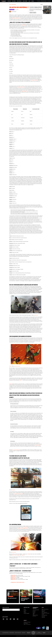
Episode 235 (13, 579)
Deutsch (31, 12)
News (10, 4)
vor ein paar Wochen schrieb (18, 493)
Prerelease (25, 527)
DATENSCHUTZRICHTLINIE (18, 632)
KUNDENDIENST (24, 632)
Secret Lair (43, 616)
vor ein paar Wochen (34, 80)
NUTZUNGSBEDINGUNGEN (5, 632)
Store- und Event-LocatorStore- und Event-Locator (45, 613)
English (35, 12)
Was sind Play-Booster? (12, 599)
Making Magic (14, 4)
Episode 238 (13, 576)
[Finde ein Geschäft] (19, 610)
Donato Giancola (17, 366)
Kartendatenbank (44, 615)
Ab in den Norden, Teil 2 (39, 599)
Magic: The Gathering (45, 609)
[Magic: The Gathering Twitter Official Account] (7, 619)
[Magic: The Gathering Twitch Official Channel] (11, 619)
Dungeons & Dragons (27, 622)
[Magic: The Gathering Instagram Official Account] (18, 619)
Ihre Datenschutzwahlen (39, 632)
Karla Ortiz (36, 315)
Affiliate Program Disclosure (35, 615)
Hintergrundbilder (26, 613)
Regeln (25, 611)
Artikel (25, 609)
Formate (25, 610)
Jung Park (13, 489)
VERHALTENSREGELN (11, 632)
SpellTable (43, 617)
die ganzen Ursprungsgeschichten (23, 528)
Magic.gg (43, 611)
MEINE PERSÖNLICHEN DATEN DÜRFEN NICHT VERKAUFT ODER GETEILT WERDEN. (33, 632)
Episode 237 (13, 577)
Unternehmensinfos (36, 609)
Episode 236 (13, 578)
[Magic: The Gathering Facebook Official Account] (3, 619)
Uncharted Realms (38, 445)
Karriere (34, 611)
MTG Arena (43, 610)
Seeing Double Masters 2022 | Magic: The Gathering (26, 600)
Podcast (25, 612)
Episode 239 (13, 575)
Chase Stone (14, 552)
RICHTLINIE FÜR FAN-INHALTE (28, 632)
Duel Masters (26, 623)
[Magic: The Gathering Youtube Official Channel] (14, 619)
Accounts (34, 610)
